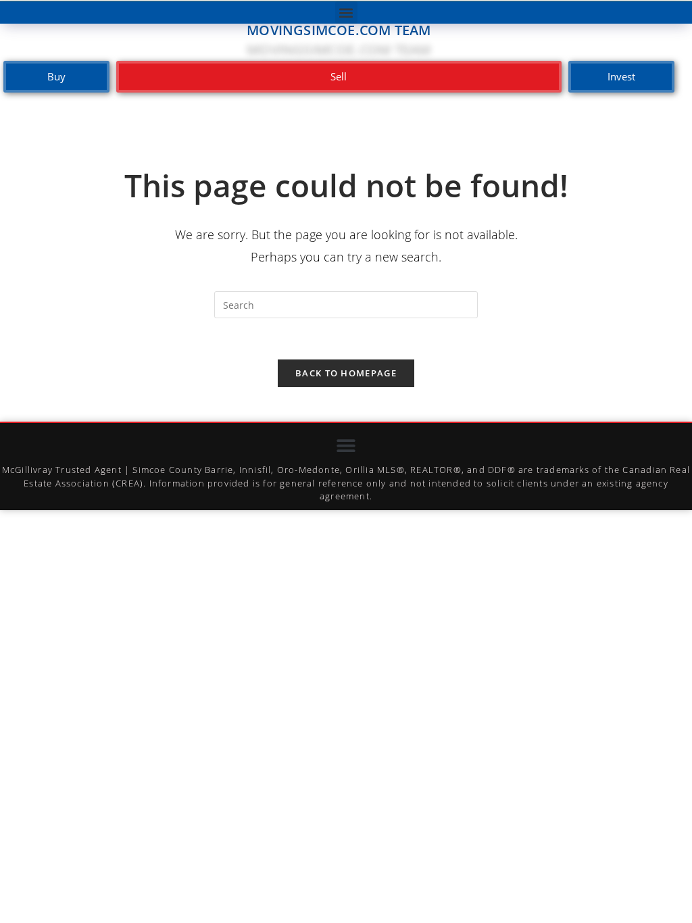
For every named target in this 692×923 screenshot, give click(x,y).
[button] (346, 12)
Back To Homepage (346, 373)
